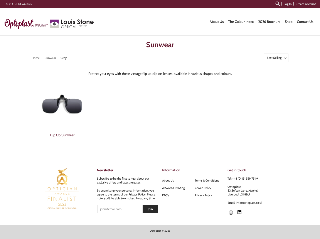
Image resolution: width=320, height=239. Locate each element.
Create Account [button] (306, 4)
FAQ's (165, 195)
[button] (231, 212)
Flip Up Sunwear (62, 135)
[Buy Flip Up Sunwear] (62, 105)
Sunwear (50, 58)
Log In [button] (288, 4)
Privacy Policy (137, 194)
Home (36, 58)
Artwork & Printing (173, 188)
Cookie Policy (203, 188)
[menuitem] (278, 4)
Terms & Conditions (207, 180)
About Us (168, 180)
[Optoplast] (27, 23)
